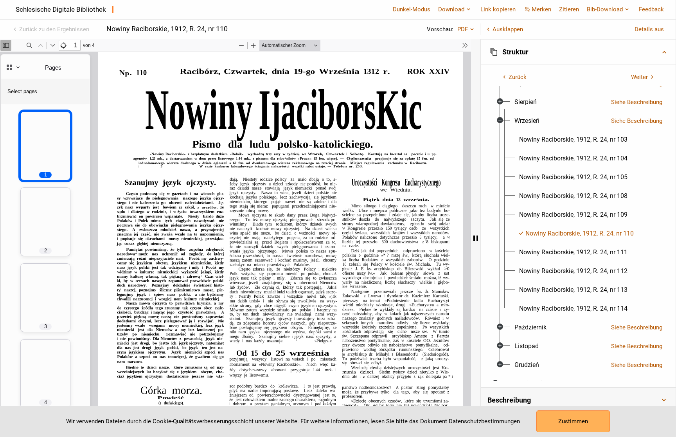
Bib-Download (605, 9)
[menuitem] (525, 102)
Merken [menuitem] (541, 9)
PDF (462, 29)
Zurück (518, 77)
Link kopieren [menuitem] (498, 9)
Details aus (649, 29)
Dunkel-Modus (411, 9)
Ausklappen (508, 29)
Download (451, 9)
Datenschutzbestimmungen (484, 421)
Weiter (639, 77)
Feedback (651, 9)
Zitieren (569, 9)
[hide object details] (475, 238)
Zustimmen (573, 421)
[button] (578, 52)
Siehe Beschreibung (636, 102)
